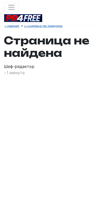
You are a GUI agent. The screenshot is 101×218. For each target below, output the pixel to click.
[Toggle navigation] (11, 7)
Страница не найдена (43, 25)
